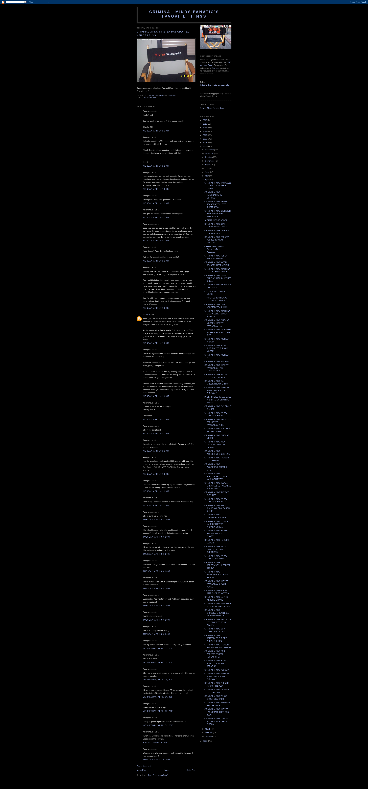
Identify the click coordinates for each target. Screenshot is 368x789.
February (209, 733)
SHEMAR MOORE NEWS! (215, 220)
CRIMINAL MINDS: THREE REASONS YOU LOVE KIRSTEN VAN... (215, 204)
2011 (205, 131)
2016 (205, 120)
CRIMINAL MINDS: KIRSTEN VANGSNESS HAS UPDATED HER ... (216, 368)
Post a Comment (144, 766)
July (207, 168)
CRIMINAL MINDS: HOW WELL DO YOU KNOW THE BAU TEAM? (217, 186)
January (208, 736)
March (208, 729)
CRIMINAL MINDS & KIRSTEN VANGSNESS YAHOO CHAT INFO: (217, 332)
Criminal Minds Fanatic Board (212, 108)
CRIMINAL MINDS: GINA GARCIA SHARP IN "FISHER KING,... (217, 278)
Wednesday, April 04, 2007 (158, 648)
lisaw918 (146, 314)
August (208, 165)
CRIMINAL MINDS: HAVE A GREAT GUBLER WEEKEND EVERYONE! (217, 486)
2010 (205, 135)
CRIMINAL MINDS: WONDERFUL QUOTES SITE (215, 467)
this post (215, 68)
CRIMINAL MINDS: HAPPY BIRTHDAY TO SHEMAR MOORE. (216, 348)
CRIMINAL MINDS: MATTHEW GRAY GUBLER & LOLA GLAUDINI (217, 314)
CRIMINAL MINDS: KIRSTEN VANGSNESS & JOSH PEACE (216, 584)
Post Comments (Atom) (158, 775)
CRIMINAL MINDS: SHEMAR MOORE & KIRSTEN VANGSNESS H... (216, 323)
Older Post (191, 770)
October (208, 157)
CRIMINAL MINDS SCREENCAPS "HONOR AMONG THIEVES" (216, 476)
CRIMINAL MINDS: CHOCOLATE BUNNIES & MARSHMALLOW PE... (216, 613)
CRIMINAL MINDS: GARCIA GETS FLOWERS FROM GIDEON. (216, 721)
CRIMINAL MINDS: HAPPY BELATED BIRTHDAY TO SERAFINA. (216, 663)
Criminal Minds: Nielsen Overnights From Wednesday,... (214, 249)
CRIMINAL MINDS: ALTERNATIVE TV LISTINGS (213, 195)
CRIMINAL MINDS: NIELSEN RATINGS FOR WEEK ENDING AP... (216, 390)
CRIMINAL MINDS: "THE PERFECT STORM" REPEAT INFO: (215, 654)
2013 (205, 124)
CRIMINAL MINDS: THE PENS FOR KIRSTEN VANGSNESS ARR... (217, 422)
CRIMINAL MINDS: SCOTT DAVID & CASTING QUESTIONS (215, 549)
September (210, 161)
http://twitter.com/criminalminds (214, 85)
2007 (205, 146)
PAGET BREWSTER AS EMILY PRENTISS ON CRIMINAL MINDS (217, 400)
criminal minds (151, 97)
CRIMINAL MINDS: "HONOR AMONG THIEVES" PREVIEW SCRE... (216, 524)
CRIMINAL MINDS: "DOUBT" (216, 670)
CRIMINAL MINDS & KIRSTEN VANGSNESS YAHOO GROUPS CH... (217, 214)
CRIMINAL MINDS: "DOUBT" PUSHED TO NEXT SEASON (216, 240)
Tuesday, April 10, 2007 (156, 760)
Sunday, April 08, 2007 (156, 743)
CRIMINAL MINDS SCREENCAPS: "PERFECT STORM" (217, 565)
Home (166, 770)
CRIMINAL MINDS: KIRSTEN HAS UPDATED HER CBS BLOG (216, 712)
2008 (205, 143)
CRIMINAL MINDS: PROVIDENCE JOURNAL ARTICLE (216, 575)
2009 (205, 139)
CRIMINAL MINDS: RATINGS (216, 361)
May (207, 176)
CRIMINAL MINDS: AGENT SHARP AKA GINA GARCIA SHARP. (217, 508)
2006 (205, 741)
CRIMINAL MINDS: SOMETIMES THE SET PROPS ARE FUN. (215, 638)
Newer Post (141, 770)
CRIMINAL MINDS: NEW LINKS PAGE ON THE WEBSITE (214, 445)
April (207, 180)
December (209, 150)
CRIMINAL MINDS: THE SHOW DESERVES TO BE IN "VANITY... (217, 622)
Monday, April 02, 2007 (156, 131)
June (207, 172)
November (209, 153)
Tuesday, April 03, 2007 (156, 520)
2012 (205, 128)
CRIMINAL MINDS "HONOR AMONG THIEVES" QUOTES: (216, 533)
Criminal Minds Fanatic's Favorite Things (184, 14)
